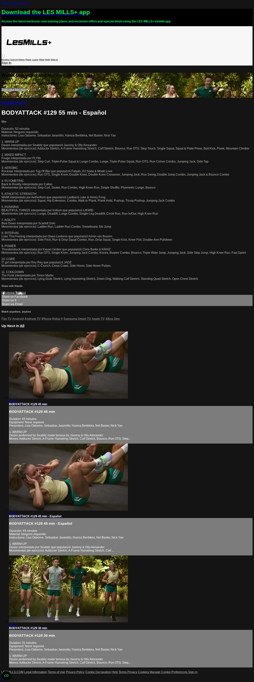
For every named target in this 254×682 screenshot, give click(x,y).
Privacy (132, 672)
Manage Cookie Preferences (169, 672)
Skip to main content (14, 3)
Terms (123, 672)
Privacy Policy (75, 672)
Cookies (144, 672)
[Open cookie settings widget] (6, 675)
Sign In (6, 62)
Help (47, 59)
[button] (3, 56)
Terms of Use (56, 672)
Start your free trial (13, 89)
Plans (28, 59)
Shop (41, 59)
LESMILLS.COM (12, 672)
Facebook (8, 293)
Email (22, 293)
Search (14, 59)
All (22, 326)
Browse (5, 59)
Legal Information (35, 672)
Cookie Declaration (98, 672)
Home (21, 59)
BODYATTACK (13, 103)
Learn (35, 59)
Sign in (54, 59)
